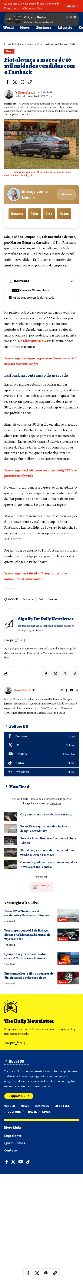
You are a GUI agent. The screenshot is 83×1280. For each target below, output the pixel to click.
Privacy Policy (34, 653)
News (9, 51)
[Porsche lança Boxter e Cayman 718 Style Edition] (10, 840)
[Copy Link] (30, 82)
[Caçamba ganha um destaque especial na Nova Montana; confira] (10, 864)
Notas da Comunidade (34, 290)
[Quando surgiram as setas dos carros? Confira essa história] (68, 958)
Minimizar (66, 194)
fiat (41, 599)
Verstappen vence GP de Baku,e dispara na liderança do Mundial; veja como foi (27, 934)
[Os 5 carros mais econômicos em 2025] (10, 816)
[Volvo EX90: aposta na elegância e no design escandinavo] (10, 828)
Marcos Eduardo (27, 92)
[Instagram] (77, 690)
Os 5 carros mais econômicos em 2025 (46, 814)
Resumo (17, 213)
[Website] (62, 690)
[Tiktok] (41, 763)
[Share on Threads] (23, 82)
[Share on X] (15, 82)
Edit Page (55, 803)
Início (7, 44)
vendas (53, 599)
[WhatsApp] (41, 772)
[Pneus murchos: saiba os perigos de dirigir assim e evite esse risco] (68, 978)
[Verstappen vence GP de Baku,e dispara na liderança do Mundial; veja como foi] (68, 935)
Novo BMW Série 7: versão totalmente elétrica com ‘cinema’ (26, 913)
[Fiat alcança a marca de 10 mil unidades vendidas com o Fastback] (10, 852)
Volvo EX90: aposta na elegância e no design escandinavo (45, 828)
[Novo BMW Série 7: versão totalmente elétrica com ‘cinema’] (68, 915)
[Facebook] (66, 690)
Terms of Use (45, 648)
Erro (49, 213)
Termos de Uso (33, 8)
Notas (64, 213)
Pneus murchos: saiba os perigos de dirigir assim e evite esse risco (29, 975)
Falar (35, 213)
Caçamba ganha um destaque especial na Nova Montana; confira (48, 864)
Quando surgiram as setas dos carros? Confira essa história (25, 956)
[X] (41, 745)
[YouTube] (72, 690)
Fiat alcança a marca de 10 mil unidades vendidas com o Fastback (47, 852)
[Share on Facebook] (7, 82)
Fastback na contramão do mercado (33, 297)
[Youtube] (41, 754)
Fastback (28, 599)
